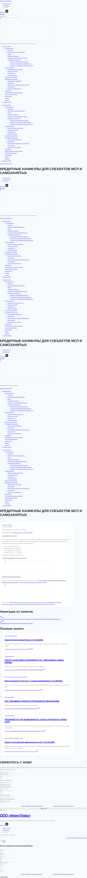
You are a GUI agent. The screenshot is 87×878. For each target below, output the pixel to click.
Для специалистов (9, 48)
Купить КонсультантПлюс (11, 94)
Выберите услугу (4, 772)
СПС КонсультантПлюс (5, 784)
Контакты (7, 100)
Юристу (9, 54)
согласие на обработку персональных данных (31, 806)
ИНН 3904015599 (54, 602)
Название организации (5, 780)
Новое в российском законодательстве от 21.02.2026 (30, 742)
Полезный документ (12, 75)
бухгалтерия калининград (28, 602)
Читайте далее (18, 649)
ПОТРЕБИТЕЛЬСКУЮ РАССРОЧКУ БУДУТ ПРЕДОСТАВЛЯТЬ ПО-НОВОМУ (16, 622)
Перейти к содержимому (6, 1)
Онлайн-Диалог (11, 73)
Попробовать (8, 90)
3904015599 (12, 602)
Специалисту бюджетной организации (19, 61)
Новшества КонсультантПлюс (14, 81)
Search (1, 16)
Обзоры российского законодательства (14, 738)
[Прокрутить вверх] (1, 841)
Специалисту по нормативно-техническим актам (21, 65)
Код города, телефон (5, 795)
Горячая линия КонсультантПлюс (15, 69)
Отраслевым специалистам (14, 60)
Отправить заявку (43, 808)
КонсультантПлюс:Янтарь (11, 77)
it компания (18, 602)
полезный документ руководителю (46, 604)
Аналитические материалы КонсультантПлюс (18, 85)
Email (1, 790)
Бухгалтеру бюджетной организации (16, 52)
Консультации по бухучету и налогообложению (16, 677)
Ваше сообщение (4, 862)
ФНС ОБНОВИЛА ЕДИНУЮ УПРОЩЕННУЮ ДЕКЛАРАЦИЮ (32, 701)
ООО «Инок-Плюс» (15, 815)
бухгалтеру (47, 602)
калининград (7, 604)
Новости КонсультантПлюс (11, 636)
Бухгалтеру (10, 50)
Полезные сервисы (9, 67)
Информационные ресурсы (11, 79)
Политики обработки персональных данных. (63, 806)
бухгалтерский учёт (39, 602)
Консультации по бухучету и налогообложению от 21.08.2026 (33, 681)
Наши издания (8, 96)
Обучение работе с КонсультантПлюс (14, 92)
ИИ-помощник (11, 83)
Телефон (2, 854)
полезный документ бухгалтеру (30, 604)
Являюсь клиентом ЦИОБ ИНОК (7, 799)
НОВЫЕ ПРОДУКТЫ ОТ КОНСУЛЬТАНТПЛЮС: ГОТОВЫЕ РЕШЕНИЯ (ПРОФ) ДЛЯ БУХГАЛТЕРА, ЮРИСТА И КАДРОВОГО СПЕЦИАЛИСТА (30, 618)
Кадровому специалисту (13, 56)
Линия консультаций (13, 71)
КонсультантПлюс (7, 46)
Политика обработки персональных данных (76, 837)
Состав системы (11, 86)
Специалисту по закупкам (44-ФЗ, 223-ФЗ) (17, 58)
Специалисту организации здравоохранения (20, 63)
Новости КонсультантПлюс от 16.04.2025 (24, 640)
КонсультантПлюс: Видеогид (14, 88)
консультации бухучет (16, 604)
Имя (1, 776)
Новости (7, 98)
